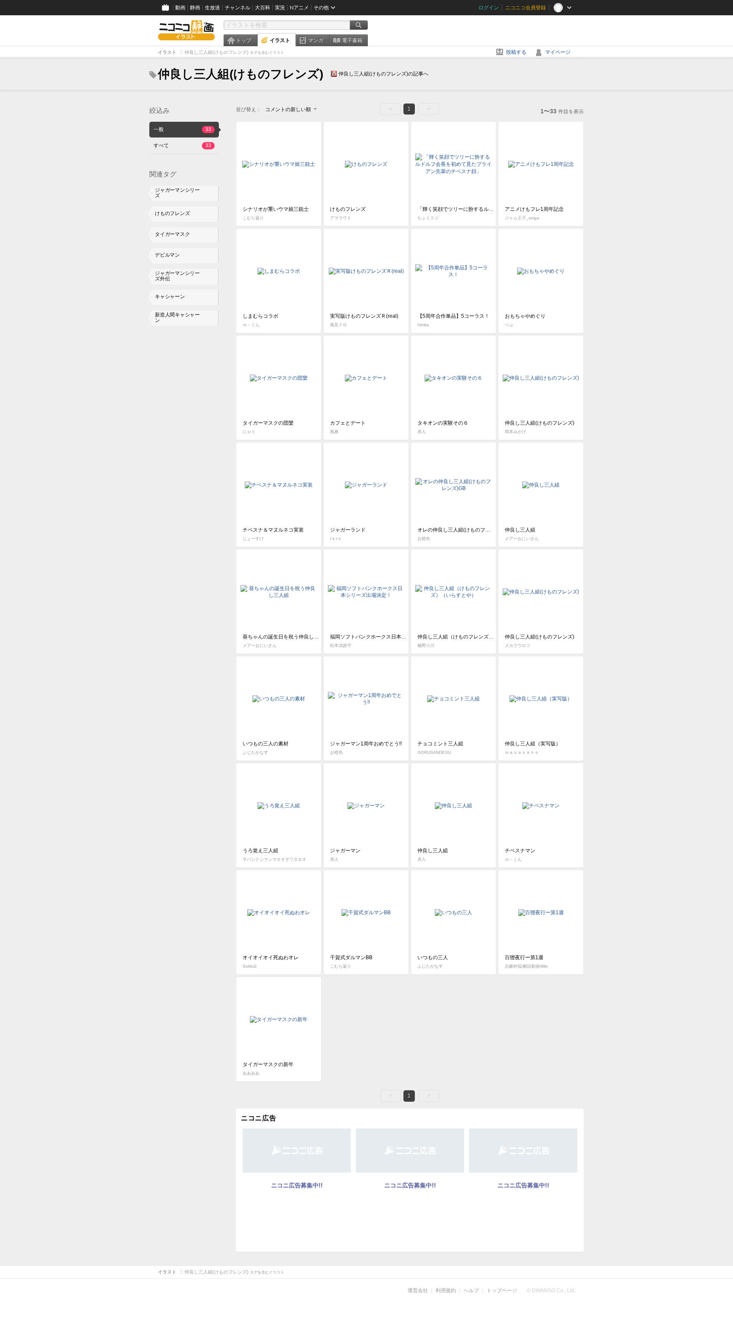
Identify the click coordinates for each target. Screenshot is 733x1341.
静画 (195, 7)
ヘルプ (471, 1290)
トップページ (502, 1290)
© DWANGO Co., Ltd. (551, 1290)
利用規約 (446, 1290)
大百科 (262, 7)
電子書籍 (352, 40)
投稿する (516, 52)
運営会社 (418, 1290)
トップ (243, 40)
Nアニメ (299, 7)
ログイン (488, 7)
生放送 (212, 7)
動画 (180, 7)
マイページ (558, 52)
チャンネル (237, 7)
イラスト (280, 40)
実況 (280, 7)
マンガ (315, 40)
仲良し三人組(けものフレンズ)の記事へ (383, 74)
